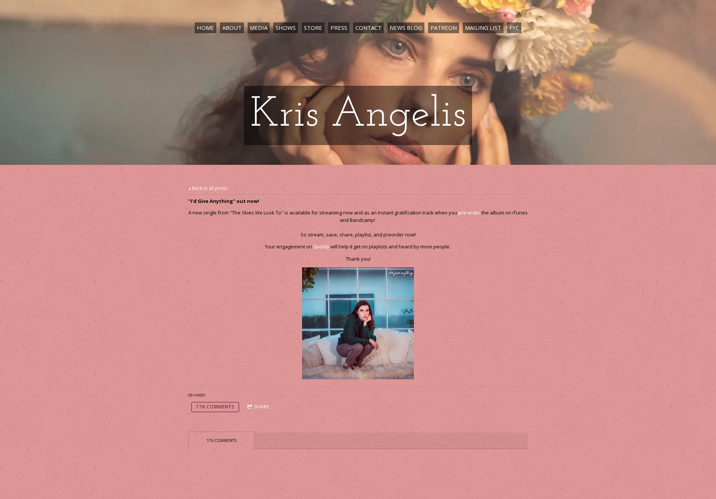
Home (205, 27)
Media (258, 27)
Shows (286, 27)
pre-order (469, 212)
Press (338, 27)
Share (261, 407)
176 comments (215, 407)
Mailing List (483, 27)
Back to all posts (209, 188)
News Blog (406, 27)
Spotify (321, 246)
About (232, 27)
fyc (514, 27)
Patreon (443, 27)
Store (313, 27)
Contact (368, 27)
